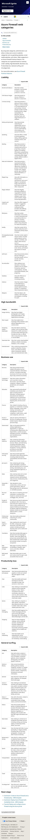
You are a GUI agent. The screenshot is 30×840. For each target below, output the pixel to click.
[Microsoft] (15, 17)
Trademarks (4, 838)
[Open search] (28, 16)
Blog (22, 831)
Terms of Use (20, 835)
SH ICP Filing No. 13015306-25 (9, 824)
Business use (5, 42)
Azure (3, 20)
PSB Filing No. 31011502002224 (9, 827)
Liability (4, 38)
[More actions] (27, 20)
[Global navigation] (1, 16)
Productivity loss (6, 44)
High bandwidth (6, 40)
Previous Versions (14, 831)
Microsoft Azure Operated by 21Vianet (11, 829)
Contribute (4, 833)
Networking (9, 20)
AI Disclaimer (4, 831)
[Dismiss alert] (27, 2)
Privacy (22, 827)
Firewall (16, 20)
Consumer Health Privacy (7, 835)
